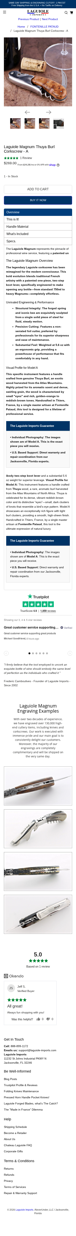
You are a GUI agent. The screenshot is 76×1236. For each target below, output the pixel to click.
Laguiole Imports (24, 1209)
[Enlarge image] (38, 786)
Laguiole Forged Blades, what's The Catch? (31, 1103)
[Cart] (71, 12)
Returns (9, 1168)
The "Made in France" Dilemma (23, 1109)
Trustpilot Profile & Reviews (20, 1085)
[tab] (38, 212)
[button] (66, 12)
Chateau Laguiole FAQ (18, 1145)
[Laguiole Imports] (38, 13)
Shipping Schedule (15, 1126)
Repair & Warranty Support (20, 1193)
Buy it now (38, 200)
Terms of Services (15, 1187)
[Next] (49, 112)
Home (21, 26)
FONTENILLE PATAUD (44, 26)
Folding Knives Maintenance (21, 1091)
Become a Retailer (15, 1133)
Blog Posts (10, 1079)
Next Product (50, 19)
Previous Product (28, 19)
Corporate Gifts (13, 1151)
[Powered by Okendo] (14, 976)
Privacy (8, 1180)
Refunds (9, 1174)
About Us (9, 1139)
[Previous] (27, 112)
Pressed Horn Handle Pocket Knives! (26, 1097)
